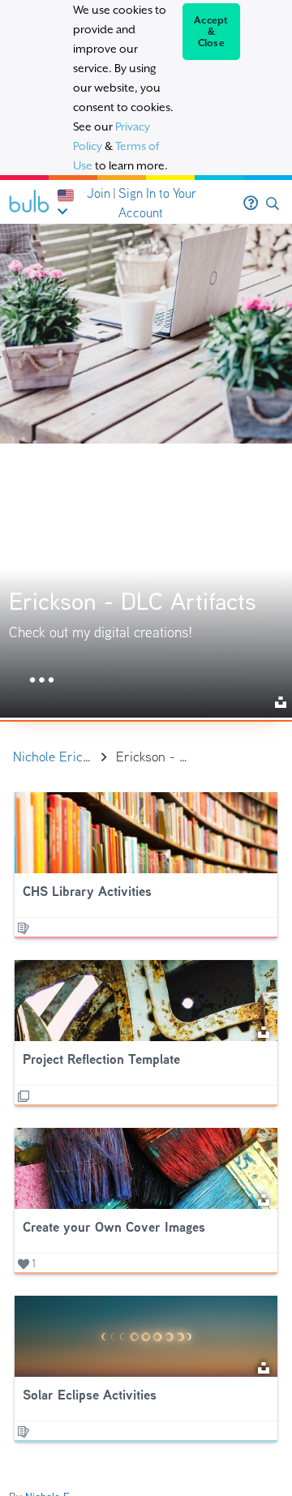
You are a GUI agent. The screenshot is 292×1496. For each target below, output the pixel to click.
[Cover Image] (146, 471)
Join (98, 193)
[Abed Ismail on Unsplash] (263, 1366)
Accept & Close (211, 32)
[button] (272, 204)
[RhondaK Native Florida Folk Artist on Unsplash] (263, 1199)
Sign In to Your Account (157, 203)
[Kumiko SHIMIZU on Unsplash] (263, 1031)
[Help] (250, 203)
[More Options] (42, 681)
